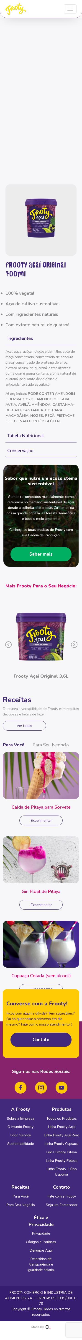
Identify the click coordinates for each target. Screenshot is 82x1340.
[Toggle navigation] (70, 9)
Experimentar (41, 820)
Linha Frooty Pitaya (61, 1152)
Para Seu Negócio (51, 745)
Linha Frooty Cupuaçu (61, 1143)
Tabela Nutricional (25, 436)
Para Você (13, 745)
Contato (41, 1040)
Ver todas (24, 725)
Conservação (20, 451)
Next (70, 643)
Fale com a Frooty (61, 1196)
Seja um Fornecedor (61, 1204)
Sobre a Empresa (20, 1118)
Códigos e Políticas (41, 1241)
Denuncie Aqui (41, 1250)
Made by (37, 1327)
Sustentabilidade (20, 1143)
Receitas (20, 1187)
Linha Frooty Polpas (61, 1160)
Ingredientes (20, 338)
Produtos (62, 1109)
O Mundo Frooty (20, 1126)
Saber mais (41, 554)
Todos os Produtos (61, 1118)
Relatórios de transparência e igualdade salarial (41, 1264)
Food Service (20, 1135)
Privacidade (41, 1233)
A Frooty (20, 1109)
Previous (5, 643)
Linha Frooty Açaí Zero (61, 1135)
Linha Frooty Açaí (61, 1126)
